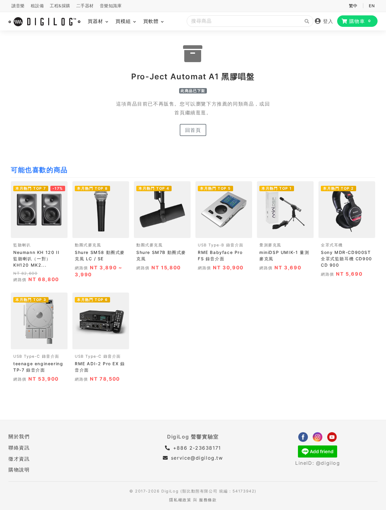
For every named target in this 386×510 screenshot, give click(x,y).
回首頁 (193, 130)
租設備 (37, 5)
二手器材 (85, 5)
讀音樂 (18, 5)
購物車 (360, 21)
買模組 (124, 21)
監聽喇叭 (22, 245)
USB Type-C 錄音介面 (36, 356)
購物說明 (19, 470)
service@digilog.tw (197, 458)
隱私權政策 (180, 500)
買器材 (96, 21)
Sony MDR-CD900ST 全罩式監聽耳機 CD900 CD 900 (346, 259)
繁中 (353, 5)
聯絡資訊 (19, 448)
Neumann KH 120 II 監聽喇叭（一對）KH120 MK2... (36, 259)
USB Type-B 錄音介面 (221, 245)
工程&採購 (60, 5)
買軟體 (151, 21)
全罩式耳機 (332, 245)
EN (372, 5)
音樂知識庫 (111, 5)
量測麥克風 (270, 245)
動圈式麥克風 (88, 245)
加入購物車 (39, 231)
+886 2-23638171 (196, 448)
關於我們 (19, 436)
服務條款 (208, 500)
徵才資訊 (19, 459)
